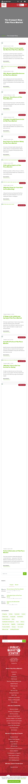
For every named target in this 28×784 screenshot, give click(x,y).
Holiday (10, 614)
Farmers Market (6, 626)
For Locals (22, 183)
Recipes (14, 626)
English (22, 5)
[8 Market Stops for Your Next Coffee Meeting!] (13, 182)
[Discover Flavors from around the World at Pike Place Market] (2, 43)
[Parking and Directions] (18, 1)
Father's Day (5, 616)
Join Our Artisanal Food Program (14, 720)
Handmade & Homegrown (8, 621)
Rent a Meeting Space (14, 760)
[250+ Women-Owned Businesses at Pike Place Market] (14, 67)
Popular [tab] (11, 584)
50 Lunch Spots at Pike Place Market (15, 589)
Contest (23, 614)
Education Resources (14, 757)
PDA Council (14, 679)
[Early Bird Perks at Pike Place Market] (2, 336)
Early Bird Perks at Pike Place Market (13, 342)
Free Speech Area (14, 727)
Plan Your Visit (22, 67)
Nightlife (13, 624)
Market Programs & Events (14, 733)
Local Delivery (14, 744)
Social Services (6, 619)
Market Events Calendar (14, 739)
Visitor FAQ (14, 695)
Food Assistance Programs (14, 753)
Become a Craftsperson (14, 711)
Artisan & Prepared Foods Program (14, 748)
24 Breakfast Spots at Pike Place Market (12, 166)
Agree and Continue (14, 781)
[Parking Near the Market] (25, 1)
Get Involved (14, 730)
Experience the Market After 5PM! (13, 602)
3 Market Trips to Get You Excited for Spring (11, 366)
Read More (6, 61)
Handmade (17, 614)
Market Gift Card (14, 741)
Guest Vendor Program (14, 755)
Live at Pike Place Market (14, 725)
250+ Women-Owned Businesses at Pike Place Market (13, 74)
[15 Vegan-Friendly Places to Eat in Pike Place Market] (2, 114)
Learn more (23, 778)
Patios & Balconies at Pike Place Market (14, 551)
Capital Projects (14, 683)
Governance (14, 676)
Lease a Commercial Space (14, 723)
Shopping (4, 614)
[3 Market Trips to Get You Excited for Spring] (11, 360)
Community (22, 43)
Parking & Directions (14, 693)
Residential (20, 616)
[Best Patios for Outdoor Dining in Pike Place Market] (2, 136)
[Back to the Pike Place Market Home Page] (4, 5)
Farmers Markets (14, 751)
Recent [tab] (16, 584)
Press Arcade (14, 702)
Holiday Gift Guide (14, 629)
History (22, 621)
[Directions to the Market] (21, 1)
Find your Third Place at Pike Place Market (12, 98)
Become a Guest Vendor (14, 716)
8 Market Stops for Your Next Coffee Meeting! (13, 188)
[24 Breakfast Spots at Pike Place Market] (11, 160)
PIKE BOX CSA (14, 746)
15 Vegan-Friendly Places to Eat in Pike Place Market (13, 120)
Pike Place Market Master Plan (14, 681)
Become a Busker (14, 709)
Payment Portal (14, 767)
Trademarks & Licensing (14, 697)
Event (13, 619)
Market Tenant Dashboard (14, 763)
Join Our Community (14, 705)
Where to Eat (22, 114)
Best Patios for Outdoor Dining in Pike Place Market (13, 142)
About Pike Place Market (14, 668)
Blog (14, 688)
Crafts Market (20, 624)
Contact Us (14, 663)
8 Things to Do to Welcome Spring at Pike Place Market (12, 317)
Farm (17, 621)
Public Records (14, 686)
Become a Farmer (14, 713)
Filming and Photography (14, 699)
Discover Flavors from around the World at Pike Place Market (13, 49)
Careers (14, 674)
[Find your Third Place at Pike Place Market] (2, 92)
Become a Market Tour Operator (14, 718)
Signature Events (14, 737)
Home (3, 35)
